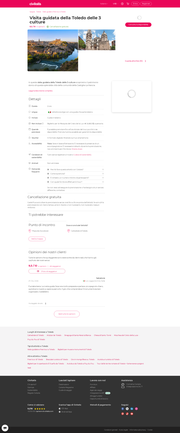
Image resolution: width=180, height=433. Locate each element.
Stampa (31, 387)
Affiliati (92, 387)
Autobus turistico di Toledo (109, 359)
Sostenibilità (33, 390)
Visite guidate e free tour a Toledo (54, 12)
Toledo (38, 12)
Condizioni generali (110, 430)
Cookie (150, 430)
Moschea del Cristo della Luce (126, 335)
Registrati (146, 4)
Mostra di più (77, 149)
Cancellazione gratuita (59, 27)
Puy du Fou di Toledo (36, 339)
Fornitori (93, 384)
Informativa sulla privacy (138, 430)
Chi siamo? (32, 384)
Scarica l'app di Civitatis (70, 405)
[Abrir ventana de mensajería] (5, 428)
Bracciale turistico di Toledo (57, 359)
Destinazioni (64, 384)
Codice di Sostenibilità (82, 155)
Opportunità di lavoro (99, 399)
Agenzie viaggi (96, 390)
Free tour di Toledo (35, 359)
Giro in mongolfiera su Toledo (83, 359)
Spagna (32, 12)
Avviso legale (123, 430)
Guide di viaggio (65, 390)
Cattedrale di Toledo (36, 335)
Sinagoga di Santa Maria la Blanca (77, 335)
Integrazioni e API (97, 393)
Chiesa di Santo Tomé (102, 335)
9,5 (32, 27)
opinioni (41, 27)
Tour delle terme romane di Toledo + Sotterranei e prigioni (120, 364)
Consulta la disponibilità (138, 25)
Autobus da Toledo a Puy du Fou (80, 364)
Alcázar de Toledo (54, 335)
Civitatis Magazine (66, 387)
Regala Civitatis (34, 393)
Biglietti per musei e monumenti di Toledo (75, 349)
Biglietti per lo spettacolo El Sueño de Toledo (46, 364)
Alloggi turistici (96, 396)
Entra (135, 4)
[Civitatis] (35, 4)
